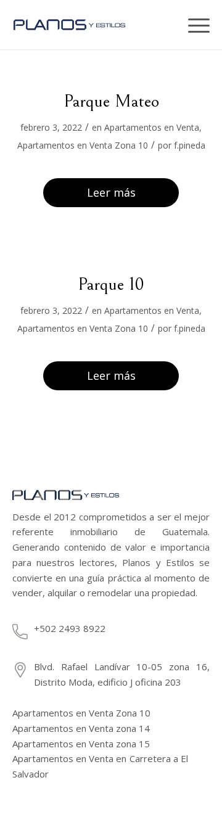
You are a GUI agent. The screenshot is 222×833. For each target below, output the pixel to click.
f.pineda (189, 145)
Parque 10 (111, 284)
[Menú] (194, 24)
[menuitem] (170, 24)
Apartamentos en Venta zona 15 (81, 743)
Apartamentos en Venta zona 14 (81, 728)
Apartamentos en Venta (151, 127)
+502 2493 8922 (69, 628)
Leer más (111, 192)
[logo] (80, 24)
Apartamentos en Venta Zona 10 (82, 145)
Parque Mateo (111, 101)
